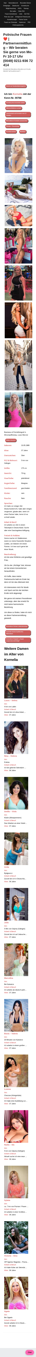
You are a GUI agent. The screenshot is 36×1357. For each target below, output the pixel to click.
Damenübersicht (13, 3)
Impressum (22, 22)
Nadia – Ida (9, 1145)
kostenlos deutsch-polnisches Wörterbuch (14, 632)
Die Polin (27, 14)
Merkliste (22, 131)
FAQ (29, 22)
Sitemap (26, 8)
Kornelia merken (11, 131)
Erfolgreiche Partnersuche (22, 17)
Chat (30, 1352)
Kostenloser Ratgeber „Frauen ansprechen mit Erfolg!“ (15, 640)
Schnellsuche (25, 5)
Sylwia (7, 1200)
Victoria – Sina (10, 1256)
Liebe (20, 14)
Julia (6, 922)
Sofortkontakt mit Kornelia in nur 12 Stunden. (16, 114)
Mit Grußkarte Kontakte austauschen (16, 120)
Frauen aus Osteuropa (10, 22)
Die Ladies (13, 11)
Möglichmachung (11, 8)
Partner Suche (23, 19)
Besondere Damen (25, 3)
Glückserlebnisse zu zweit (13, 108)
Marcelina (8, 978)
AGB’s (20, 8)
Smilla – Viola (10, 811)
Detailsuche (15, 5)
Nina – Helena (10, 756)
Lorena (7, 1089)
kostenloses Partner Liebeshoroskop (16, 626)
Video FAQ (21, 11)
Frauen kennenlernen (11, 14)
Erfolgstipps (6, 5)
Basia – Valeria (11, 1034)
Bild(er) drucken (10, 440)
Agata (7, 1311)
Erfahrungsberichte (18, 25)
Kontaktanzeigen (12, 19)
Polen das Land (8, 17)
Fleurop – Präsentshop (12, 126)
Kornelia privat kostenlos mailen (15, 102)
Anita (6, 867)
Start (5, 3)
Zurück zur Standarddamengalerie (16, 86)
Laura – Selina (10, 700)
